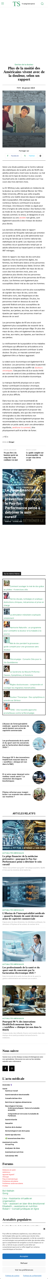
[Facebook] (5, 1068)
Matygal (11, 442)
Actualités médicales (13, 853)
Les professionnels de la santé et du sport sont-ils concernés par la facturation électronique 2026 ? (15, 744)
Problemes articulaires (10, 1181)
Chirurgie (5, 1177)
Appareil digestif (8, 1174)
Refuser (24, 1263)
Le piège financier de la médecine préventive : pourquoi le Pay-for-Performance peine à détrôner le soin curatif (22, 860)
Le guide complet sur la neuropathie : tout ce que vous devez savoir (35, 456)
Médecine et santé (9, 1170)
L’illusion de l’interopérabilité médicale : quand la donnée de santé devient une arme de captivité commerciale (15, 727)
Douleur (5, 1186)
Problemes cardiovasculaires (12, 1183)
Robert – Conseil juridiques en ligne (20, 1208)
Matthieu (8, 521)
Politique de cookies (12, 1276)
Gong (5, 1193)
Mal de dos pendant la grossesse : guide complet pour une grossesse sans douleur (22, 646)
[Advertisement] (24, 37)
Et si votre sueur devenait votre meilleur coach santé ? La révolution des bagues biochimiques (15, 777)
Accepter (24, 1256)
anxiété (22, 217)
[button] (44, 1229)
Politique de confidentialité (32, 1276)
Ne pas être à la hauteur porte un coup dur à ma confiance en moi (11, 456)
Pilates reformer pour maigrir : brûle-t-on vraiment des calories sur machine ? (16, 794)
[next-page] (41, 473)
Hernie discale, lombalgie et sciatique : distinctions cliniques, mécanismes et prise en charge (24, 602)
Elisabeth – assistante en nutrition (20, 1206)
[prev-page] (37, 473)
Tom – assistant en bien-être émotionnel (23, 1203)
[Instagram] (12, 1068)
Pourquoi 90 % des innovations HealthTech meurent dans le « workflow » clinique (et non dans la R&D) (15, 760)
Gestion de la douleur (24, 65)
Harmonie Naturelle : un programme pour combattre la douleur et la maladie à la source (22, 630)
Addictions (6, 1172)
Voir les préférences (24, 1270)
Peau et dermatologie (10, 1179)
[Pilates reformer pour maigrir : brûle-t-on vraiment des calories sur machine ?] (39, 794)
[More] (40, 155)
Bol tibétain (8, 1190)
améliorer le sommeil (21, 427)
